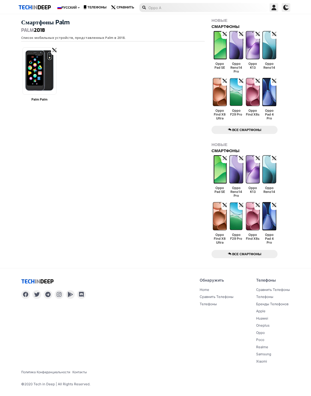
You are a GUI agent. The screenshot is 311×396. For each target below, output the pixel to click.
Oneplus (263, 325)
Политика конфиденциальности (45, 372)
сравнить (125, 7)
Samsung (263, 354)
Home (204, 290)
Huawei (262, 318)
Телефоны (97, 7)
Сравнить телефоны (216, 297)
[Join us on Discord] (81, 294)
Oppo (260, 332)
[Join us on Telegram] (47, 294)
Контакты (79, 372)
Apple (260, 311)
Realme (262, 347)
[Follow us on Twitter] (36, 294)
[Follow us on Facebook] (25, 294)
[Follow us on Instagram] (59, 294)
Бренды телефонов (272, 304)
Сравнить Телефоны (273, 290)
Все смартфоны (246, 130)
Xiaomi (261, 361)
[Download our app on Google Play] (70, 294)
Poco (260, 340)
